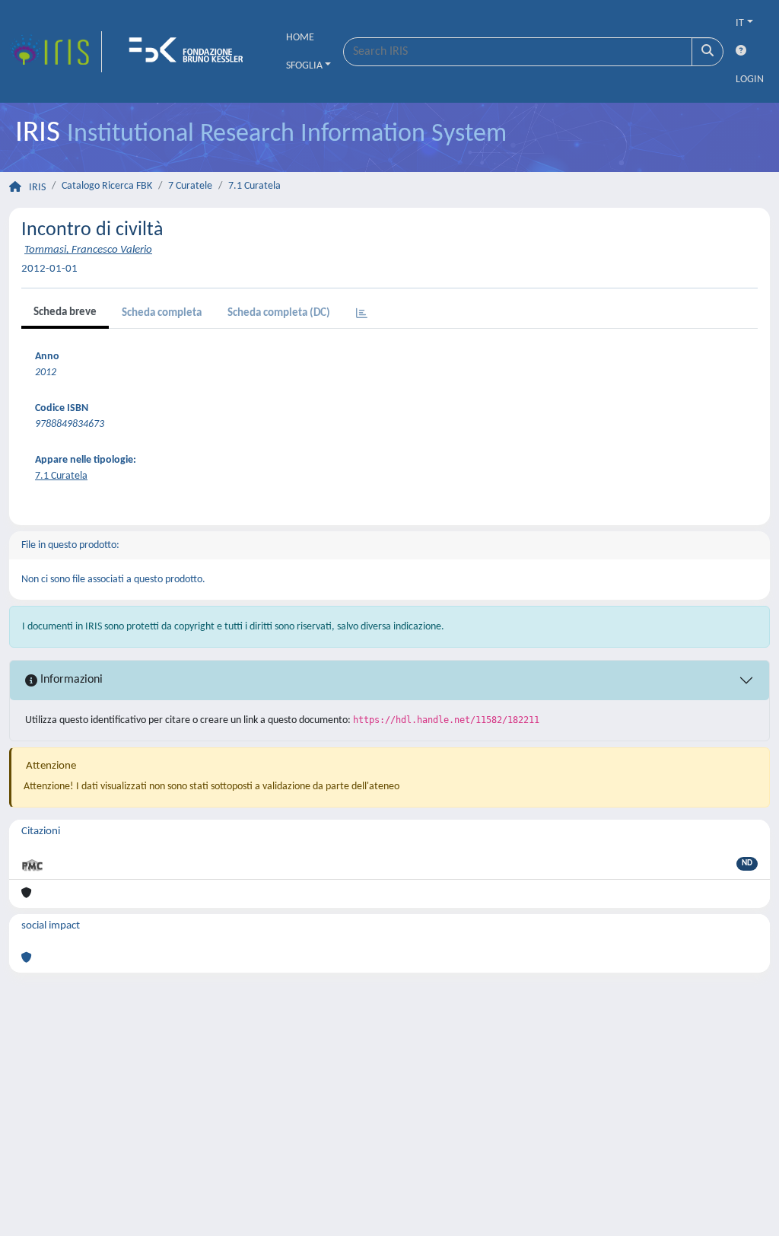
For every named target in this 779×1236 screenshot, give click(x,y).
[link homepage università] (191, 51)
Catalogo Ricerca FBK (107, 186)
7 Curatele (190, 186)
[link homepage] (55, 51)
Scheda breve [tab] (65, 312)
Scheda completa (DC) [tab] (278, 313)
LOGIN (750, 79)
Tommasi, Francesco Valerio (88, 250)
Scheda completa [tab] (162, 313)
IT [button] (740, 23)
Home (300, 37)
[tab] (361, 315)
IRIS (37, 187)
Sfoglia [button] (304, 66)
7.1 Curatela (254, 186)
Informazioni (70, 680)
